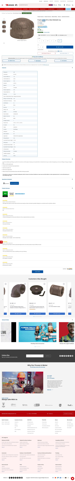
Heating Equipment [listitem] (23, 466)
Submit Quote (46, 1)
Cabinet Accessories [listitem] (23, 445)
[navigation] (51, 9)
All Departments (30, 422)
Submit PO (51, 1)
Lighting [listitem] (3, 466)
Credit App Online (30, 433)
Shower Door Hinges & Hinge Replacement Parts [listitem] (46, 445)
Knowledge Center (58, 431)
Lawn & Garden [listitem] (40, 468)
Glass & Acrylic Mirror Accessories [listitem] (7, 469)
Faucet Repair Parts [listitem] (58, 454)
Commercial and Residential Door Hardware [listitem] (9, 445)
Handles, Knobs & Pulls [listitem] (24, 442)
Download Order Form (31, 429)
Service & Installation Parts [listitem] (24, 468)
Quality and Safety (5, 398)
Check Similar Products (27, 13)
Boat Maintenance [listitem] (58, 466)
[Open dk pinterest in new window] (72, 356)
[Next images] (4, 43)
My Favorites (69, 427)
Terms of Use (44, 423)
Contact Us (16, 422)
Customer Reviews (58, 427)
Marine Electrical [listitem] (58, 468)
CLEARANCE (68, 9)
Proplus (44, 21)
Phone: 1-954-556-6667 (6, 423)
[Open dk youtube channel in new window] (60, 356)
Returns (16, 423)
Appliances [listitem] (57, 458)
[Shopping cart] (72, 5)
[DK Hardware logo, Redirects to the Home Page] (11, 5)
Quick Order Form (63, 1)
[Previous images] (4, 19)
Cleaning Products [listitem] (23, 456)
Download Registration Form (32, 427)
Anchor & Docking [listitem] (58, 469)
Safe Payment (38, 60)
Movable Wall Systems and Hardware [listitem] (44, 458)
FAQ (15, 427)
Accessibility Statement (46, 425)
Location (56, 423)
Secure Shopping (17, 429)
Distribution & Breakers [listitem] (6, 468)
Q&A (15, 431)
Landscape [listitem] (39, 469)
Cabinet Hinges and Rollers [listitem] (24, 443)
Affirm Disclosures (45, 427)
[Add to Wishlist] (6, 284)
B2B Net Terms (12, 60)
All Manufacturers (30, 423)
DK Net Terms (57, 1)
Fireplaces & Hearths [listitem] (23, 469)
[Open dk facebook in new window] (64, 356)
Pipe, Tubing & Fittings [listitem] (59, 456)
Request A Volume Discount (34, 9)
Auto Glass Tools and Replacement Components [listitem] (10, 454)
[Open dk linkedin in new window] (68, 356)
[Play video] (37, 332)
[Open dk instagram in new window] (66, 356)
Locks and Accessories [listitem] (41, 454)
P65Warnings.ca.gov (46, 64)
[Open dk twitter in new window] (62, 356)
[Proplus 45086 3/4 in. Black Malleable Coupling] (57, 290)
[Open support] (72, 478)
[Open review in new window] (67, 269)
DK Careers (57, 425)
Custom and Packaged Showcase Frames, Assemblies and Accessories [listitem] (62, 446)
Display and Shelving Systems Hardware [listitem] (62, 442)
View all (3, 447)
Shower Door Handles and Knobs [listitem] (43, 443)
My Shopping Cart (70, 425)
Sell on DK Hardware (58, 429)
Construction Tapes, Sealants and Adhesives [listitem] (27, 454)
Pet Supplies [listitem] (40, 466)
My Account (69, 422)
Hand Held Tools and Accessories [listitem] (25, 458)
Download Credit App (31, 431)
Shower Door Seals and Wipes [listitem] (43, 442)
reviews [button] (45, 25)
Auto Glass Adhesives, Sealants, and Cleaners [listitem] (9, 456)
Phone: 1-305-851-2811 (6, 422)
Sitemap (56, 433)
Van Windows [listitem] (4, 458)
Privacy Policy (44, 422)
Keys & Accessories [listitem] (41, 456)
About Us (56, 422)
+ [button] (42, 47)
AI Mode (50, 4)
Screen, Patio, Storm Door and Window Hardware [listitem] (10, 442)
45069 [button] (43, 20)
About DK (40, 1)
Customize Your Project (18, 9)
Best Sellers (25, 9)
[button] (2, 5)
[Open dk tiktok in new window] (70, 356)
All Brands (29, 425)
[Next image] (33, 28)
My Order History (70, 423)
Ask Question (64, 60)
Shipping (16, 425)
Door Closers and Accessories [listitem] (7, 443)
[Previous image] (11, 28)
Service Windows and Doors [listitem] (60, 443)
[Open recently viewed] (64, 5)
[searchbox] (36, 5)
